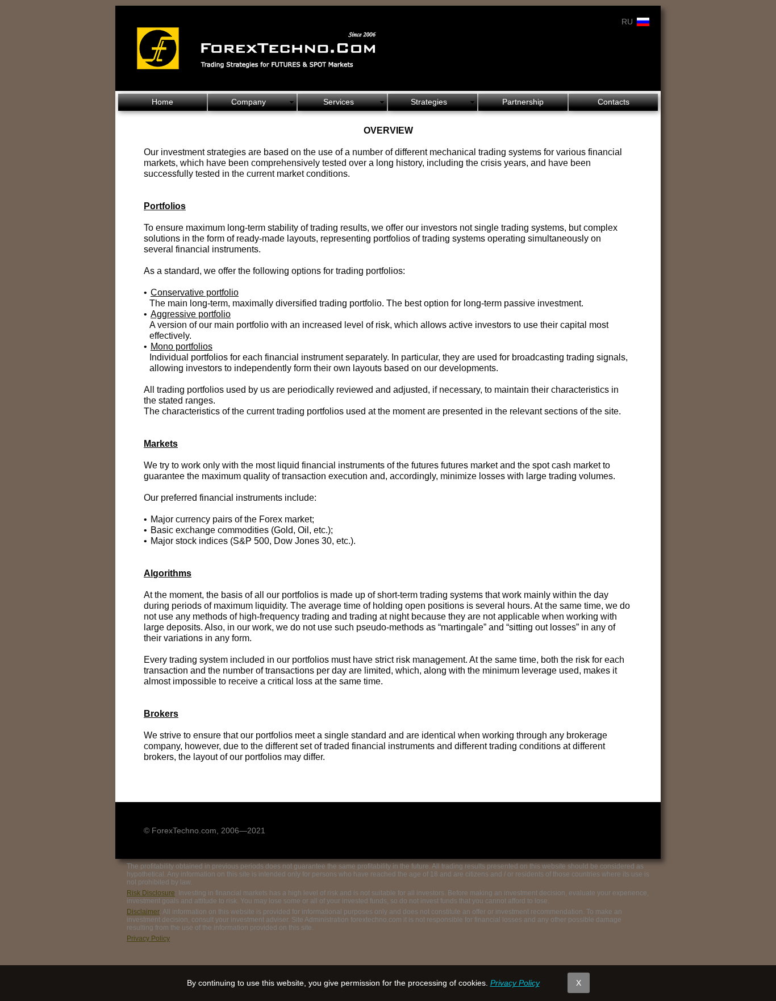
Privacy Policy (148, 938)
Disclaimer (143, 912)
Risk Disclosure (151, 893)
